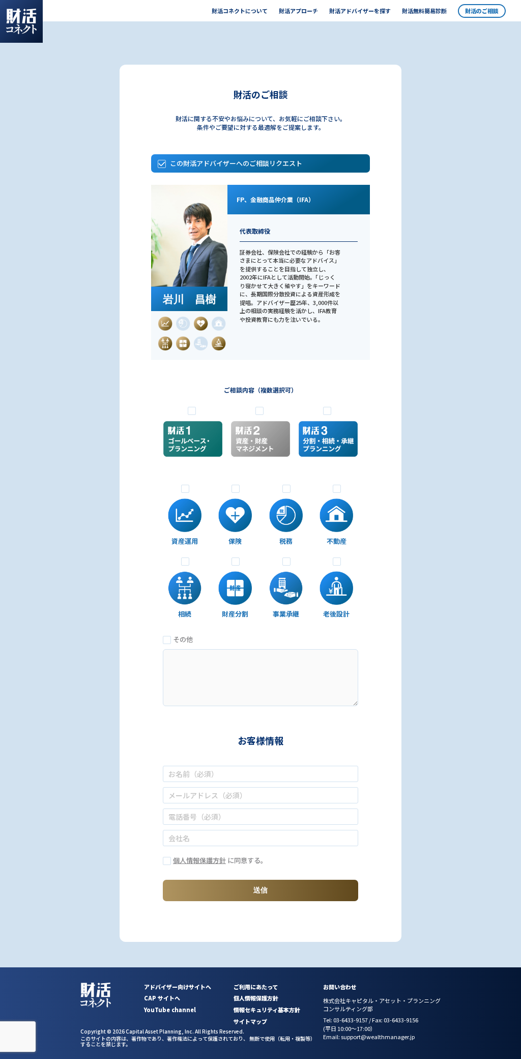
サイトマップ (250, 1021)
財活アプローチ (298, 11)
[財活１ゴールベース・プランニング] (193, 441)
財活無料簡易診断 (424, 11)
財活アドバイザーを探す (360, 11)
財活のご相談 (482, 11)
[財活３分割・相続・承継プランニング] (328, 441)
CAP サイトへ (162, 998)
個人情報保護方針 (199, 860)
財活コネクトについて (240, 11)
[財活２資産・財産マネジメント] (260, 441)
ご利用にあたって (256, 987)
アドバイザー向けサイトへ (177, 987)
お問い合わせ (340, 987)
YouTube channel (170, 1010)
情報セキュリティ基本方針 (267, 1010)
